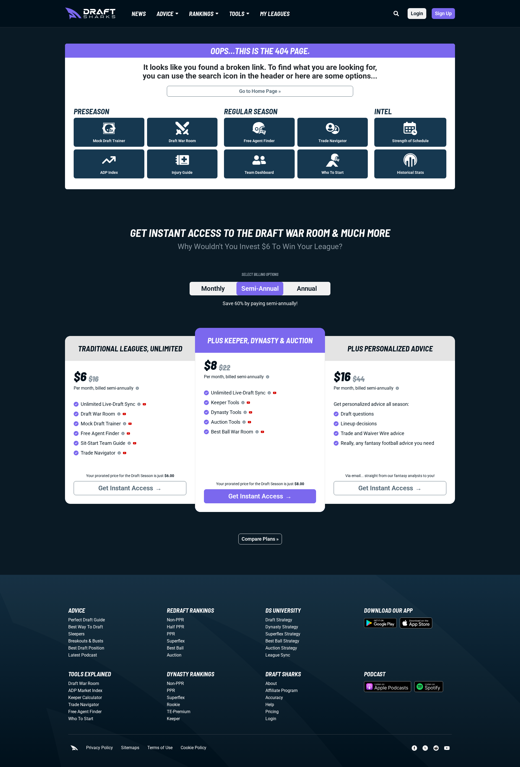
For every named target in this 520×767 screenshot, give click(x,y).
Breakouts (77, 641)
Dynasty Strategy (281, 626)
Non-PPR (175, 619)
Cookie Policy (193, 747)
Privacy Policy (99, 747)
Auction (174, 655)
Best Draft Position (86, 648)
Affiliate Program (281, 690)
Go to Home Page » (260, 91)
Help (269, 704)
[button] (144, 404)
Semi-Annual (260, 288)
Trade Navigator (83, 704)
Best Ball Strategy (282, 641)
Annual (307, 288)
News (139, 14)
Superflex (176, 641)
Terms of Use (160, 747)
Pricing (272, 711)
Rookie (173, 704)
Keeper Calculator (85, 697)
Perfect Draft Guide (86, 619)
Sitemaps (130, 747)
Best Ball (175, 648)
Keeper (173, 718)
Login (417, 13)
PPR (171, 634)
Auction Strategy (281, 648)
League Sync (277, 655)
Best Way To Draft (85, 626)
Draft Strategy (278, 619)
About (271, 683)
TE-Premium (178, 711)
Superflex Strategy (282, 634)
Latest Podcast (82, 655)
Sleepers (76, 634)
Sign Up (443, 13)
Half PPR (175, 626)
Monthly (213, 288)
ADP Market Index (85, 690)
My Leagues (275, 14)
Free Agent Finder (85, 711)
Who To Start (80, 718)
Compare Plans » (260, 539)
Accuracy (274, 697)
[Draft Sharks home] (90, 13)
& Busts (96, 641)
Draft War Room (83, 683)
